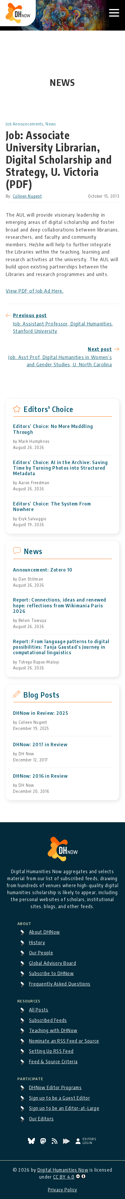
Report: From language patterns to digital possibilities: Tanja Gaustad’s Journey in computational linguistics (61, 647)
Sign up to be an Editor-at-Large (64, 1108)
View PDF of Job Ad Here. (35, 290)
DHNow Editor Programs (55, 1087)
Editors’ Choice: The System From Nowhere (52, 506)
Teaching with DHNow (53, 1030)
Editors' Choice (48, 409)
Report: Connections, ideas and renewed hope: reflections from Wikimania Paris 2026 (59, 605)
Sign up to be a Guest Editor (59, 1098)
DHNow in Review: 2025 (40, 713)
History (37, 942)
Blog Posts (41, 694)
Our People (41, 953)
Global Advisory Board (52, 963)
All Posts (39, 1010)
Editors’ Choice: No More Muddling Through (53, 429)
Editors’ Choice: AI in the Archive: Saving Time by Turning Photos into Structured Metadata (60, 468)
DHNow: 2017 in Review (40, 744)
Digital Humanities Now (63, 1170)
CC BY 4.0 (64, 1177)
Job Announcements (24, 123)
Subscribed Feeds (48, 1020)
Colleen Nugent (27, 196)
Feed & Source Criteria (53, 1061)
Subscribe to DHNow (51, 973)
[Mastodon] (43, 1142)
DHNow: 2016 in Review (40, 776)
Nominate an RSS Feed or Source (64, 1041)
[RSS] (55, 1142)
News (51, 123)
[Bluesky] (32, 1142)
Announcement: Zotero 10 (42, 570)
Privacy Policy (62, 1190)
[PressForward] (67, 1142)
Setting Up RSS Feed (51, 1051)
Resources (29, 1000)
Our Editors (41, 1119)
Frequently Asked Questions (59, 984)
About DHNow (44, 932)
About (24, 922)
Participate (30, 1077)
